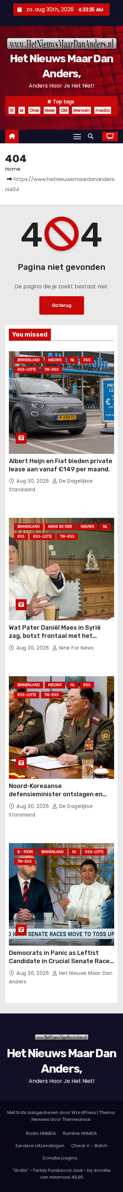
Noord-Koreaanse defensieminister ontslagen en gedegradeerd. (55, 794)
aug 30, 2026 (33, 480)
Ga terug (61, 305)
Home (12, 168)
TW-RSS (51, 369)
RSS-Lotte (26, 369)
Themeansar (76, 1119)
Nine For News (75, 647)
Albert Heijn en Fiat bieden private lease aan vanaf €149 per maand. (60, 465)
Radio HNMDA (41, 1133)
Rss (87, 360)
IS (12, 110)
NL (72, 360)
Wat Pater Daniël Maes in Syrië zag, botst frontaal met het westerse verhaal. (55, 636)
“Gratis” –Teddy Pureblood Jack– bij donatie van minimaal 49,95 (61, 1173)
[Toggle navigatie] (77, 136)
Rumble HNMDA (80, 1133)
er (22, 110)
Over (34, 110)
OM (64, 110)
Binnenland (28, 360)
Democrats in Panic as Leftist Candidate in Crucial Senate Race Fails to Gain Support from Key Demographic (59, 965)
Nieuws (55, 360)
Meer (50, 110)
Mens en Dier (60, 526)
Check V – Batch (89, 1145)
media (103, 110)
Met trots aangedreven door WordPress (52, 1112)
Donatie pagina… (61, 1158)
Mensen (81, 110)
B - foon (25, 851)
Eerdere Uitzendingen (40, 1145)
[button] (92, 136)
